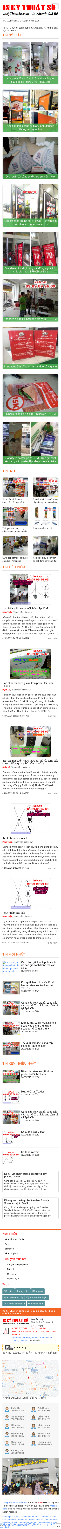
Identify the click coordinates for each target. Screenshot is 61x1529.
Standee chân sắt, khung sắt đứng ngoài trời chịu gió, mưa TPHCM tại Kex (30, 270)
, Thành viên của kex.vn (17, 612)
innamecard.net (9, 1522)
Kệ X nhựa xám (30, 1152)
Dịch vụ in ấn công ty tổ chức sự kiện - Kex (30, 176)
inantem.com (51, 1519)
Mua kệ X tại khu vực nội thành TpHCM (25, 608)
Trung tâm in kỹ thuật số (14, 1502)
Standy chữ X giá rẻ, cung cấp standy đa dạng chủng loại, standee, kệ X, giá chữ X (38, 1025)
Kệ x (6, 1244)
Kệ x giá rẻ (37, 1291)
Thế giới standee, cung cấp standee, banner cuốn (37, 1044)
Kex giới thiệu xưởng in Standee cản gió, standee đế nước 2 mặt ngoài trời (30, 80)
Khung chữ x (22, 1291)
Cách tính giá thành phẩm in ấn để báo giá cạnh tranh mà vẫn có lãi (39, 965)
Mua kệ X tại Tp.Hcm (33, 1091)
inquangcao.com (10, 1516)
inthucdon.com (9, 1519)
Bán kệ (10, 1269)
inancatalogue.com (48, 1522)
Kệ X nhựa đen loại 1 (14, 838)
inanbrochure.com (28, 1522)
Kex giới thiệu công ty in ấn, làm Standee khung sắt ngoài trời (30, 128)
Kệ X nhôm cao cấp (13, 912)
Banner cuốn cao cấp (43, 528)
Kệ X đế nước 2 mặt (32, 1132)
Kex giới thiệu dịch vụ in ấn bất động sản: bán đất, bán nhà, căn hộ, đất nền (45, 561)
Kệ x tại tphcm (11, 1253)
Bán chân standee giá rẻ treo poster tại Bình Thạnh (37, 1073)
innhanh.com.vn (29, 1516)
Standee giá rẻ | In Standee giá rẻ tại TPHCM (31, 319)
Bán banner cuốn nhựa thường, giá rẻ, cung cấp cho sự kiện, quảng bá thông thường (30, 762)
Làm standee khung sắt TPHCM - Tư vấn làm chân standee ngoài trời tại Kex (30, 222)
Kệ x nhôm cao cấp (13, 1297)
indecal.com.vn (36, 1519)
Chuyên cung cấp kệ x (17, 1264)
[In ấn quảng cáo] (30, 1526)
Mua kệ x (11, 1274)
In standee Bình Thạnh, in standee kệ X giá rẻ (30, 366)
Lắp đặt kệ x (13, 1278)
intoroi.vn (22, 1519)
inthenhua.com (49, 1516)
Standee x (9, 1249)
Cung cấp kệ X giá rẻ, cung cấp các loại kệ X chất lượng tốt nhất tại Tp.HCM (39, 1005)
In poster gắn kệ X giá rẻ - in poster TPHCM (31, 414)
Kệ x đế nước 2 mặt (14, 1239)
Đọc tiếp (52, 639)
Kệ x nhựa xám (35, 1303)
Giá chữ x (9, 1291)
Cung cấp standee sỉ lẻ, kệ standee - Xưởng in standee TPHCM (15, 561)
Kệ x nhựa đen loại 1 (37, 1297)
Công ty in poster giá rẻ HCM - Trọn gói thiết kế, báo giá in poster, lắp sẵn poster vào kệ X (30, 460)
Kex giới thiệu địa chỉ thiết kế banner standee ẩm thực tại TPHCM (37, 985)
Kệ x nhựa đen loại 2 (14, 1303)
